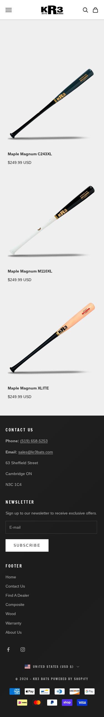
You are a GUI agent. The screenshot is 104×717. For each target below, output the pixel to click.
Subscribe (27, 545)
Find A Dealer (17, 595)
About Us (14, 632)
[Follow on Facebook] (8, 649)
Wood (11, 613)
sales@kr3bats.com (35, 452)
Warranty (13, 623)
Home (11, 577)
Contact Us (15, 586)
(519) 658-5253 (34, 441)
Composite (15, 604)
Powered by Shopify (69, 679)
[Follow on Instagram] (23, 649)
